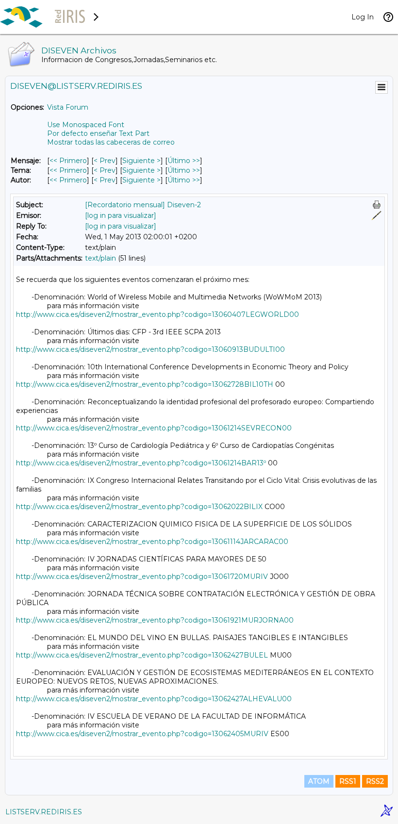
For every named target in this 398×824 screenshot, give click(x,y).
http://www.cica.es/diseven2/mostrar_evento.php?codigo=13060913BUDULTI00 (150, 349)
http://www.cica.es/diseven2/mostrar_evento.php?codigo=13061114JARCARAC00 (152, 541)
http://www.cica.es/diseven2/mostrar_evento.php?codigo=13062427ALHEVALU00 (154, 698)
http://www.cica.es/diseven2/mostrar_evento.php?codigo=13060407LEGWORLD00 (157, 314)
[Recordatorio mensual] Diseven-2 (143, 204)
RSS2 (375, 781)
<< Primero (68, 160)
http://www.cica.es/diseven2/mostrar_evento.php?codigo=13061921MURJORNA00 (155, 620)
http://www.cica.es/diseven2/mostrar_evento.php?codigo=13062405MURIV (142, 733)
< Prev (105, 160)
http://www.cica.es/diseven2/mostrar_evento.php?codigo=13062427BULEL (142, 655)
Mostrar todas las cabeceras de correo (111, 142)
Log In (362, 17)
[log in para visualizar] (120, 215)
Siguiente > (141, 160)
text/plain (100, 258)
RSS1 (347, 781)
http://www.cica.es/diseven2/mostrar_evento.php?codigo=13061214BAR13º (141, 463)
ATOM (319, 781)
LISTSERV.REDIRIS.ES (43, 812)
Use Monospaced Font (85, 124)
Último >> (183, 160)
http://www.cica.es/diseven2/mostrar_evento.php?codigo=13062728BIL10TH (144, 384)
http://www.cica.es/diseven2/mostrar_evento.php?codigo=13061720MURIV (142, 576)
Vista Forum (67, 107)
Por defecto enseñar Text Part (98, 133)
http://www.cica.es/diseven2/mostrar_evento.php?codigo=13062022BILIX (139, 506)
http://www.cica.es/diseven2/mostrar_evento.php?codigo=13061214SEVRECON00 (154, 428)
